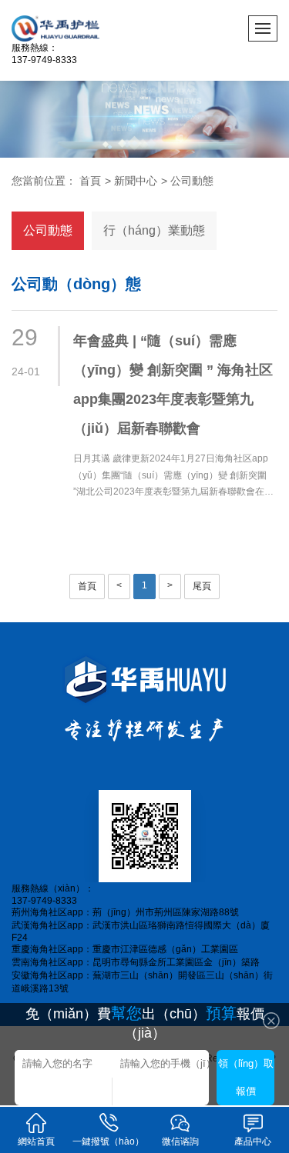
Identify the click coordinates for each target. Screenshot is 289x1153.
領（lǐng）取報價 (246, 1077)
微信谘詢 (180, 1141)
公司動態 (191, 181)
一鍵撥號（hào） (108, 1141)
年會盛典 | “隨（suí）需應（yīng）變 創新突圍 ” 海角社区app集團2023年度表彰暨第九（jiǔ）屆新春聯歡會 (173, 384)
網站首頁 (36, 1141)
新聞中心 (135, 181)
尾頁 (202, 586)
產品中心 (252, 1141)
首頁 (90, 181)
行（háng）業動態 (154, 230)
